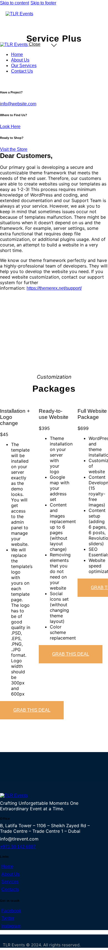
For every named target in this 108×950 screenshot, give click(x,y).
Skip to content (14, 3)
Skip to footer (43, 3)
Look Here (10, 126)
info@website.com (18, 103)
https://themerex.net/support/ (54, 288)
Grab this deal (31, 710)
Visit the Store (13, 149)
